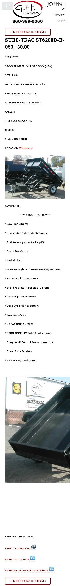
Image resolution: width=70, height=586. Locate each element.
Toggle (8, 7)
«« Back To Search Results (28, 32)
